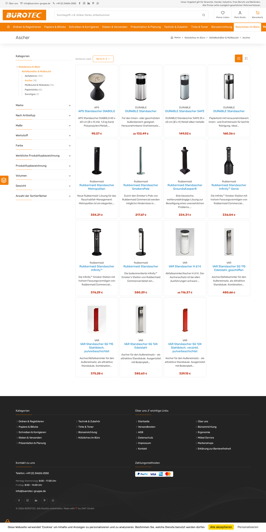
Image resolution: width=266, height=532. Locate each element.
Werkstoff (22, 135)
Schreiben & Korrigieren (84, 27)
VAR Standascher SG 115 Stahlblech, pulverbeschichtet (96, 347)
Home (177, 37)
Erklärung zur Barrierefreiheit (214, 448)
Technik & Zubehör (176, 27)
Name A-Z (101, 59)
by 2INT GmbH (86, 508)
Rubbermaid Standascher (140, 266)
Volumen (21, 175)
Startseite (143, 421)
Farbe (19, 145)
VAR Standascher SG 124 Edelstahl (141, 345)
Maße (19, 125)
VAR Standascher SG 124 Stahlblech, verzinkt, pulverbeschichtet (185, 347)
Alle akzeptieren (221, 527)
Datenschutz (145, 437)
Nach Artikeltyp (25, 115)
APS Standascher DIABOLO (96, 111)
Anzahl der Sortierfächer (31, 195)
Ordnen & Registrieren (27, 27)
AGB (140, 432)
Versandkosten (146, 426)
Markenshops (205, 443)
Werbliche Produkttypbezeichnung (38, 155)
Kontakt (142, 448)
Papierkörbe (33, 89)
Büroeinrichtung (221, 27)
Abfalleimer (34, 76)
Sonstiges (32, 94)
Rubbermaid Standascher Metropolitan (96, 186)
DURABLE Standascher (141, 111)
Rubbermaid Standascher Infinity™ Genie (229, 186)
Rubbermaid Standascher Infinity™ (96, 268)
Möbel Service (206, 437)
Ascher (246, 37)
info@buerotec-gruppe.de (31, 491)
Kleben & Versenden (114, 27)
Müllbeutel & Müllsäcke (39, 85)
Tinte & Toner (199, 27)
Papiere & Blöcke (55, 27)
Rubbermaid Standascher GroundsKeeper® (185, 186)
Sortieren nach (83, 59)
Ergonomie (204, 432)
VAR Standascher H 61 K (185, 266)
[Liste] (246, 58)
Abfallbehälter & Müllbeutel (223, 37)
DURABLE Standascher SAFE (184, 111)
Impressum (144, 443)
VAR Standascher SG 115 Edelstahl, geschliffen (229, 268)
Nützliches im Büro (247, 27)
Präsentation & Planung (146, 27)
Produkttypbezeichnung (31, 165)
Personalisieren (248, 527)
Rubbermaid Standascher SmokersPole (140, 186)
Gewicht (21, 185)
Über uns (203, 421)
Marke (19, 105)
